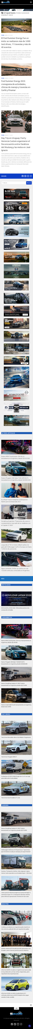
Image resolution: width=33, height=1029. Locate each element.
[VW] (16, 262)
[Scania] (16, 303)
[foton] (16, 10)
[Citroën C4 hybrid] (16, 425)
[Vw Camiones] (16, 341)
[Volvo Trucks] (16, 413)
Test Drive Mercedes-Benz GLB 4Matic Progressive (16, 737)
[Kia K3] (16, 249)
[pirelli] (16, 211)
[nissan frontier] (16, 400)
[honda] (16, 290)
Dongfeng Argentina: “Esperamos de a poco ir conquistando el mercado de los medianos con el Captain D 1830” (15, 523)
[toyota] (16, 354)
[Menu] (31, 2)
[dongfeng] (16, 224)
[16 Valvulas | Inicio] (7, 2)
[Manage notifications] (29, 1026)
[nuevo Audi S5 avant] (16, 316)
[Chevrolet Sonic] (16, 328)
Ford (2, 35)
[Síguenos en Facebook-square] (23, 176)
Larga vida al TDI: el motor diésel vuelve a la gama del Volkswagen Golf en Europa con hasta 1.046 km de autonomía (16, 547)
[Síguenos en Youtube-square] (28, 176)
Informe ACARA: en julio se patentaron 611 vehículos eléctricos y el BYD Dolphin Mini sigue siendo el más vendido (15, 995)
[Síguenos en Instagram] (31, 176)
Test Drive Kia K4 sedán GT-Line (10, 797)
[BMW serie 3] (16, 387)
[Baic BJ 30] (16, 199)
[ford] (16, 278)
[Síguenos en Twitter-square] (25, 176)
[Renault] (16, 364)
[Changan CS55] (16, 236)
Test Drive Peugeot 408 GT (9, 757)
